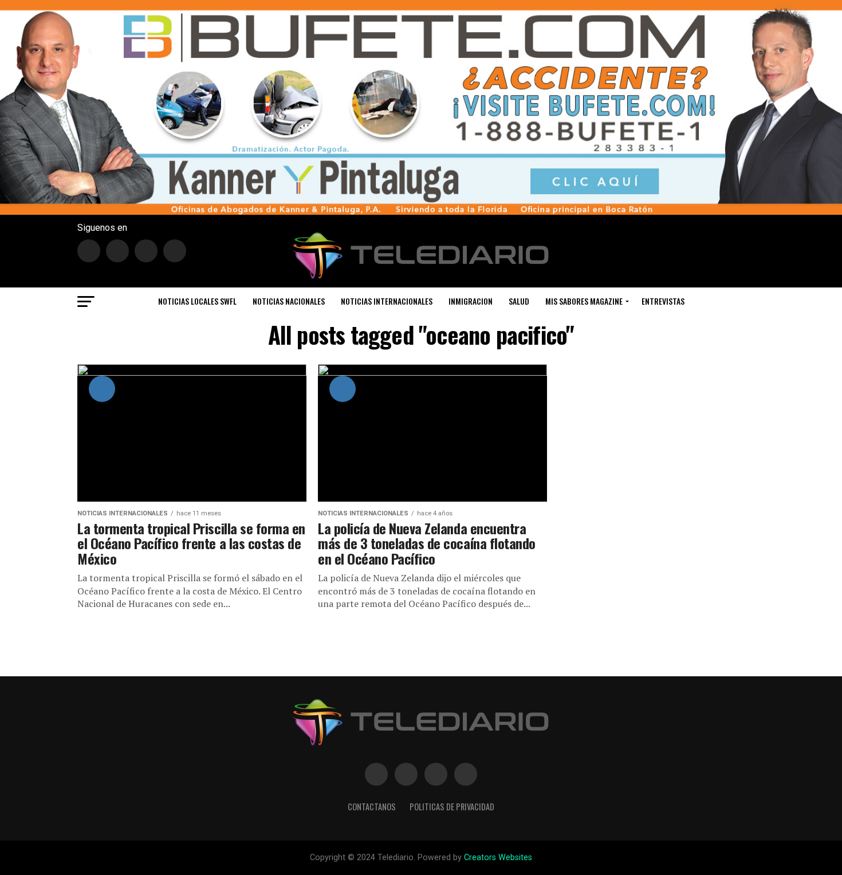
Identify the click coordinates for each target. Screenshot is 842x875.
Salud (519, 301)
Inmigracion (470, 301)
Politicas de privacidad (452, 807)
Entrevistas (663, 301)
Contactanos (372, 807)
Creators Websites (498, 857)
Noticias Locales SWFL (197, 301)
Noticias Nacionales (289, 301)
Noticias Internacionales (386, 301)
